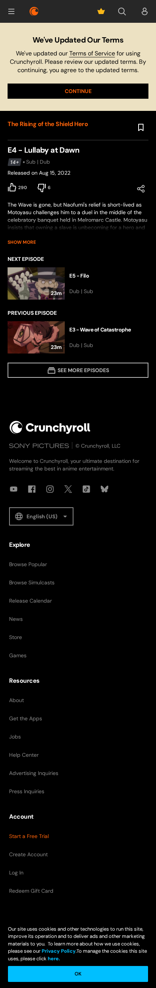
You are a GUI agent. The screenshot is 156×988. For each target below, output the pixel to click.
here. (53, 958)
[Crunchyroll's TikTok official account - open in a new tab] (86, 489)
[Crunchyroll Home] (50, 427)
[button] (11, 11)
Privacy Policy (59, 951)
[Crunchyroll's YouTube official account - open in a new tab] (14, 489)
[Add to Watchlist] (140, 127)
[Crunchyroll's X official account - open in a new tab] (68, 489)
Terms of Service (92, 53)
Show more (22, 242)
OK (78, 974)
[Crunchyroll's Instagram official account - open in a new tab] (50, 489)
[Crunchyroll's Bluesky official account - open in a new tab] (104, 489)
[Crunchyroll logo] (34, 11)
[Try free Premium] (101, 11)
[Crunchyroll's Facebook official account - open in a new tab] (32, 489)
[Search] (122, 11)
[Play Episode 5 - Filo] (78, 283)
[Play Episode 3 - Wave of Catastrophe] (78, 337)
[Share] (140, 188)
